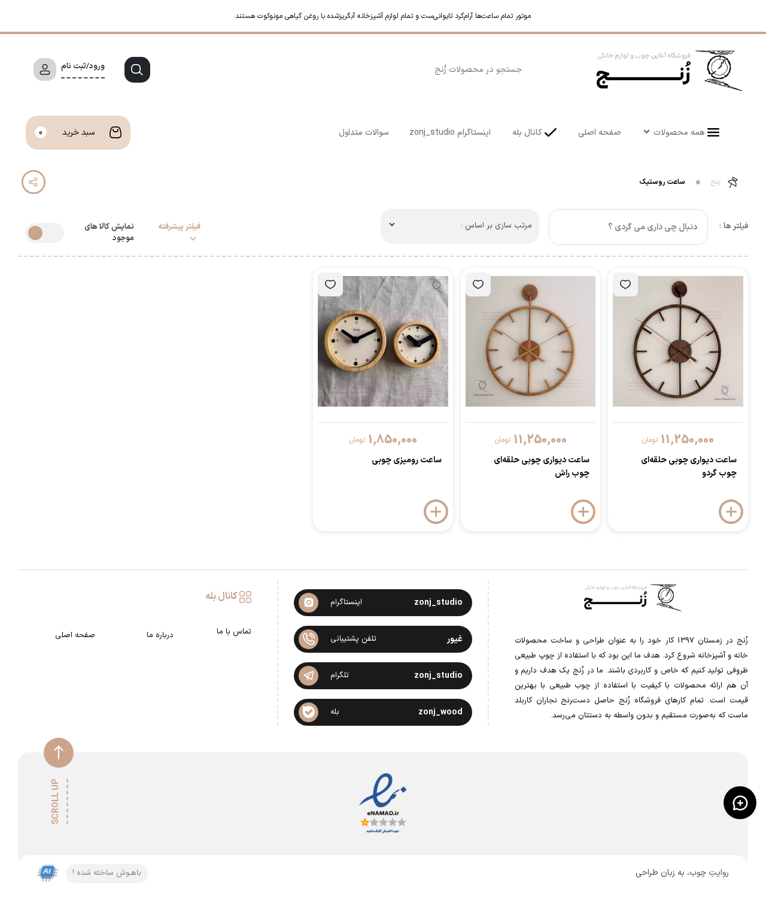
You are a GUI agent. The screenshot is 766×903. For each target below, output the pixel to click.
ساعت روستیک (662, 182)
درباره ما (160, 635)
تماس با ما (234, 632)
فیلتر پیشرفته (179, 227)
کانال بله (527, 132)
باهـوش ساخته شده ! (106, 873)
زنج (715, 182)
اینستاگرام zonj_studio (450, 132)
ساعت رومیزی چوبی (407, 460)
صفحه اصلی (599, 132)
